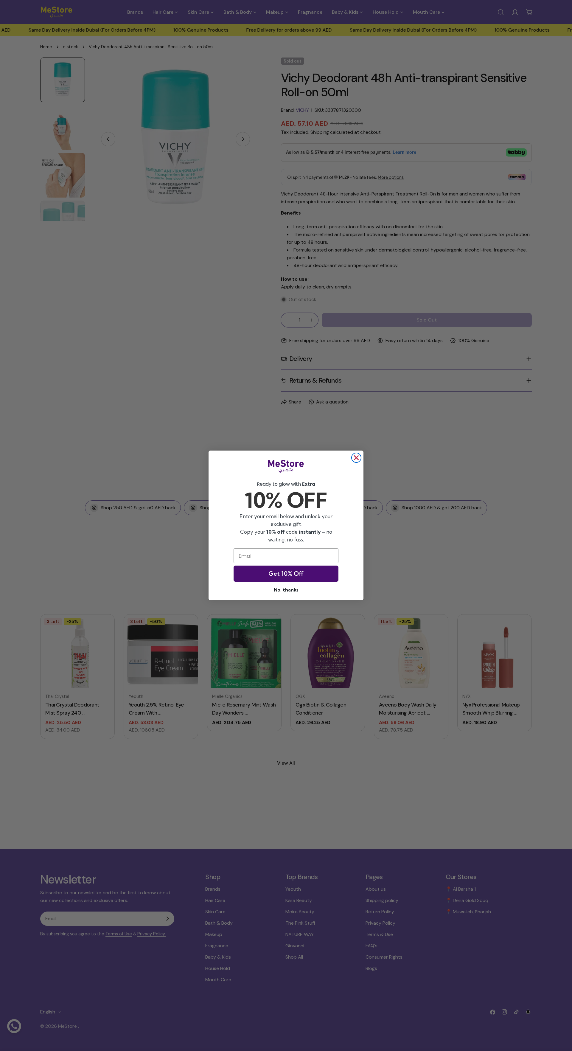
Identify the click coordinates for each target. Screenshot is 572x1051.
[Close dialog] (356, 457)
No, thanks (286, 590)
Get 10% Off (286, 573)
